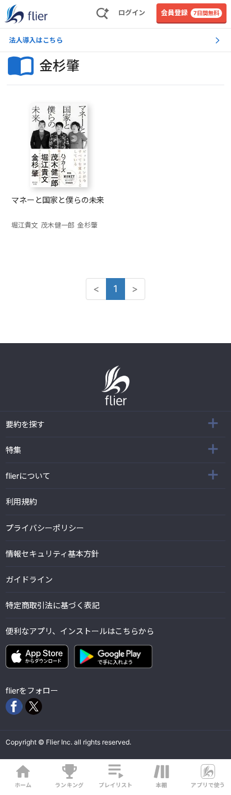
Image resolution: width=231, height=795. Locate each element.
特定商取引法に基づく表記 (53, 605)
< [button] (96, 288)
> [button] (135, 288)
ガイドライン (29, 579)
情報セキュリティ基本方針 (52, 553)
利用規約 (21, 501)
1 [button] (115, 288)
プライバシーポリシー (45, 528)
